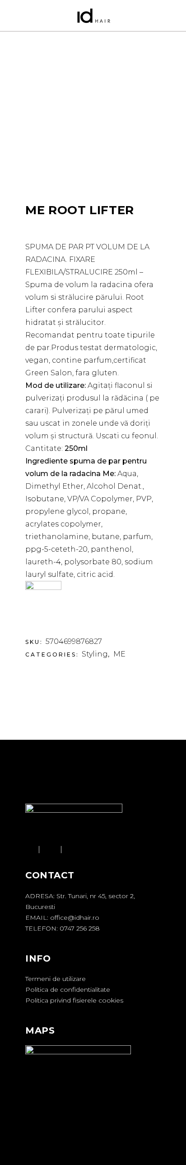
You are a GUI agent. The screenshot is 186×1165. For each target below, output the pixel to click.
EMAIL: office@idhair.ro (62, 917)
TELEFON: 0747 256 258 (62, 928)
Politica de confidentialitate (67, 989)
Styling (95, 654)
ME (119, 654)
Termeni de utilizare (55, 979)
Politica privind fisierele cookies (74, 1000)
